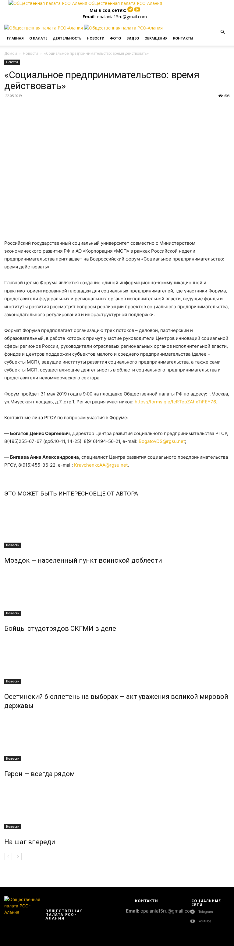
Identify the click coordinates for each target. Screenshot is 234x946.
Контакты (183, 38)
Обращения (156, 38)
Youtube (204, 921)
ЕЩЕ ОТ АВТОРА (115, 493)
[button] (222, 32)
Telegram (205, 912)
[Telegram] (130, 10)
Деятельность (67, 38)
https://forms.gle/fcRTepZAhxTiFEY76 (175, 402)
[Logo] (44, 28)
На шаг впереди (29, 842)
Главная (15, 38)
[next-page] (18, 856)
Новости (96, 38)
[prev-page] (8, 856)
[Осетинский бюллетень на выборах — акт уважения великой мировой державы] (117, 661)
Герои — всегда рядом (39, 774)
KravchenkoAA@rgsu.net (101, 465)
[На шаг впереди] (117, 806)
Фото (115, 38)
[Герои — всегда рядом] (117, 738)
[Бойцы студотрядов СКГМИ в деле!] (117, 593)
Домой (10, 53)
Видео (132, 38)
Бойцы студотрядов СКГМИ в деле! (61, 628)
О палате (38, 38)
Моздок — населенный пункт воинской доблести (83, 560)
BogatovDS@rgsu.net (162, 441)
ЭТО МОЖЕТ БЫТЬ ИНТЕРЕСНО (48, 493)
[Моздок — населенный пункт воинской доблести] (117, 525)
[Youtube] (137, 10)
